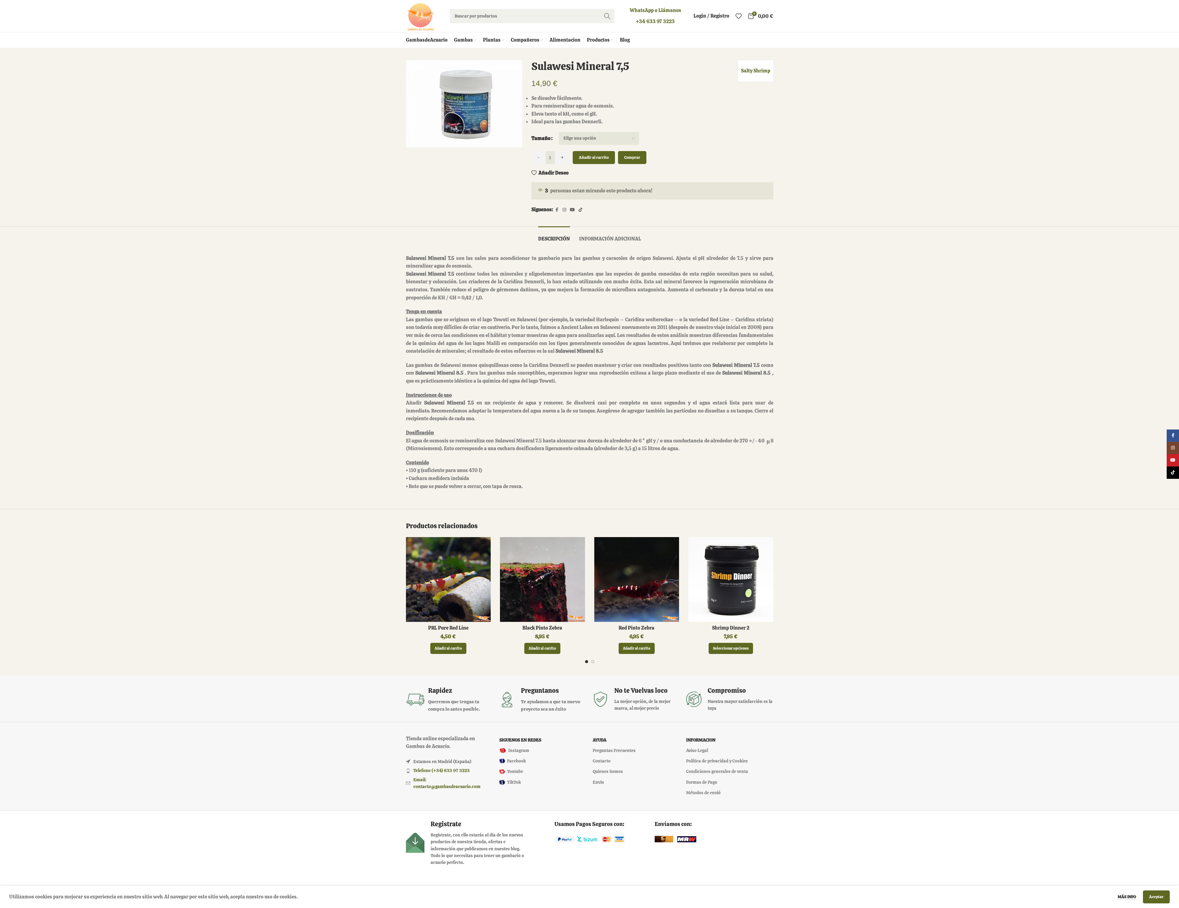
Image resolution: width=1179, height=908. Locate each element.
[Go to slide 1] (586, 661)
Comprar (632, 157)
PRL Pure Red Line (448, 628)
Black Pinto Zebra (542, 628)
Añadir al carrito (594, 157)
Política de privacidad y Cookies (717, 761)
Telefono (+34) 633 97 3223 (441, 770)
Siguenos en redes (520, 740)
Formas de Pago (701, 782)
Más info (1127, 896)
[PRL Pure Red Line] (448, 579)
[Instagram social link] (564, 210)
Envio (598, 782)
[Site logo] (420, 15)
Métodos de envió (703, 792)
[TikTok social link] (580, 210)
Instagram (518, 750)
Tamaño (541, 138)
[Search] (607, 16)
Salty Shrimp (755, 71)
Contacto (602, 761)
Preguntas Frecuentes (614, 750)
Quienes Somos (608, 771)
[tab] (554, 235)
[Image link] (564, 839)
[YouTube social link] (572, 210)
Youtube (515, 771)
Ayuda (599, 740)
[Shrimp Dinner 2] (730, 579)
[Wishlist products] (738, 16)
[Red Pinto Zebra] (636, 579)
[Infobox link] (449, 699)
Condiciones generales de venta (717, 771)
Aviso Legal (697, 750)
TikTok (514, 782)
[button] (448, 648)
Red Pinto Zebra (636, 628)
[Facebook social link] (557, 210)
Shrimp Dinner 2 (730, 628)
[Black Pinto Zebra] (542, 579)
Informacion (700, 740)
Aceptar (1156, 896)
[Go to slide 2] (592, 661)
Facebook (516, 761)
